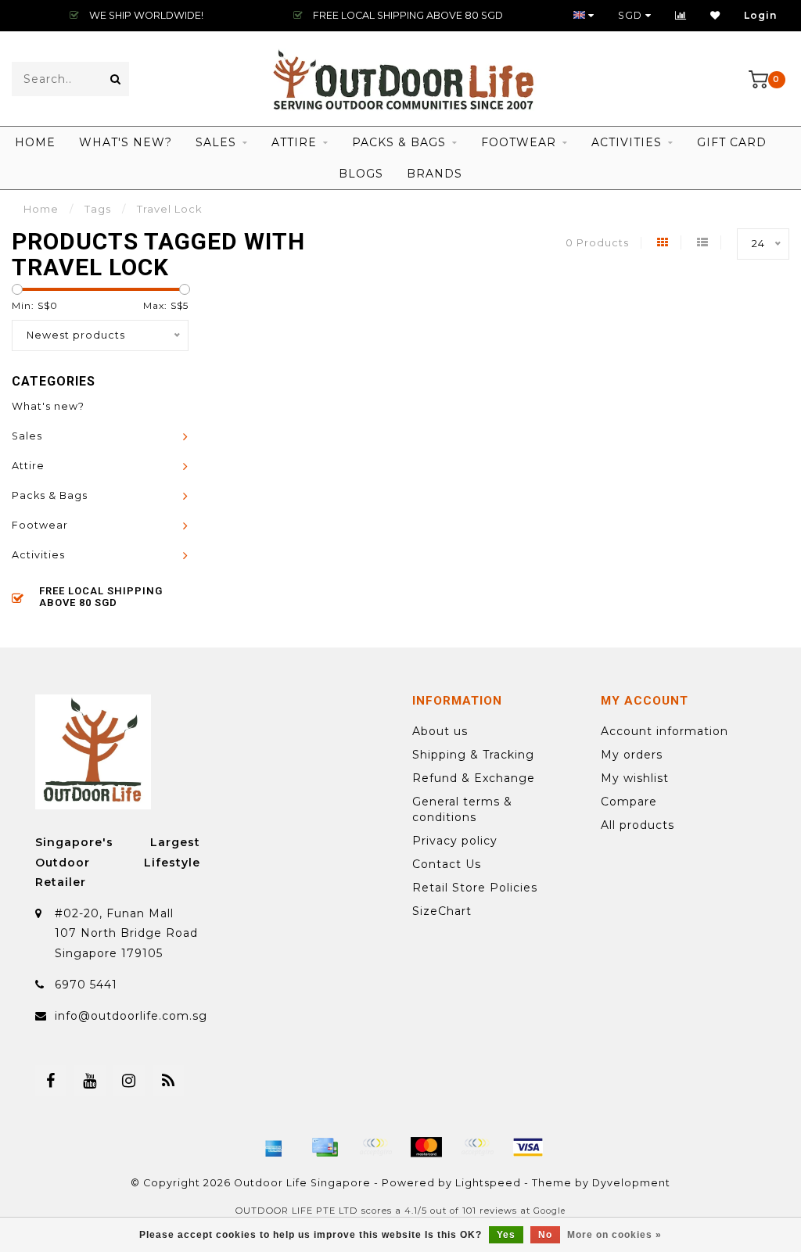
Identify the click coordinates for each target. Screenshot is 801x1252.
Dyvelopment (631, 1183)
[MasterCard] (426, 1147)
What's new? (125, 142)
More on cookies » (614, 1234)
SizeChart (442, 911)
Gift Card (732, 142)
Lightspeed (488, 1183)
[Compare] (681, 15)
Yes (506, 1234)
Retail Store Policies (474, 888)
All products (637, 825)
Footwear (518, 142)
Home (35, 142)
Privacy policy (454, 841)
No (545, 1234)
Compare (629, 802)
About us (440, 731)
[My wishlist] (715, 15)
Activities (626, 142)
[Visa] (528, 1147)
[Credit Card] (324, 1147)
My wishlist (635, 778)
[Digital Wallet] (375, 1147)
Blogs (361, 174)
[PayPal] (477, 1147)
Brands (434, 174)
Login (761, 15)
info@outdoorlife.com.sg (131, 1016)
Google (549, 1211)
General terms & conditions (462, 809)
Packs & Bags (399, 142)
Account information (664, 731)
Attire (294, 142)
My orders (632, 755)
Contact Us (446, 864)
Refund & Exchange (473, 778)
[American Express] (273, 1147)
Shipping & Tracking (473, 755)
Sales (216, 142)
